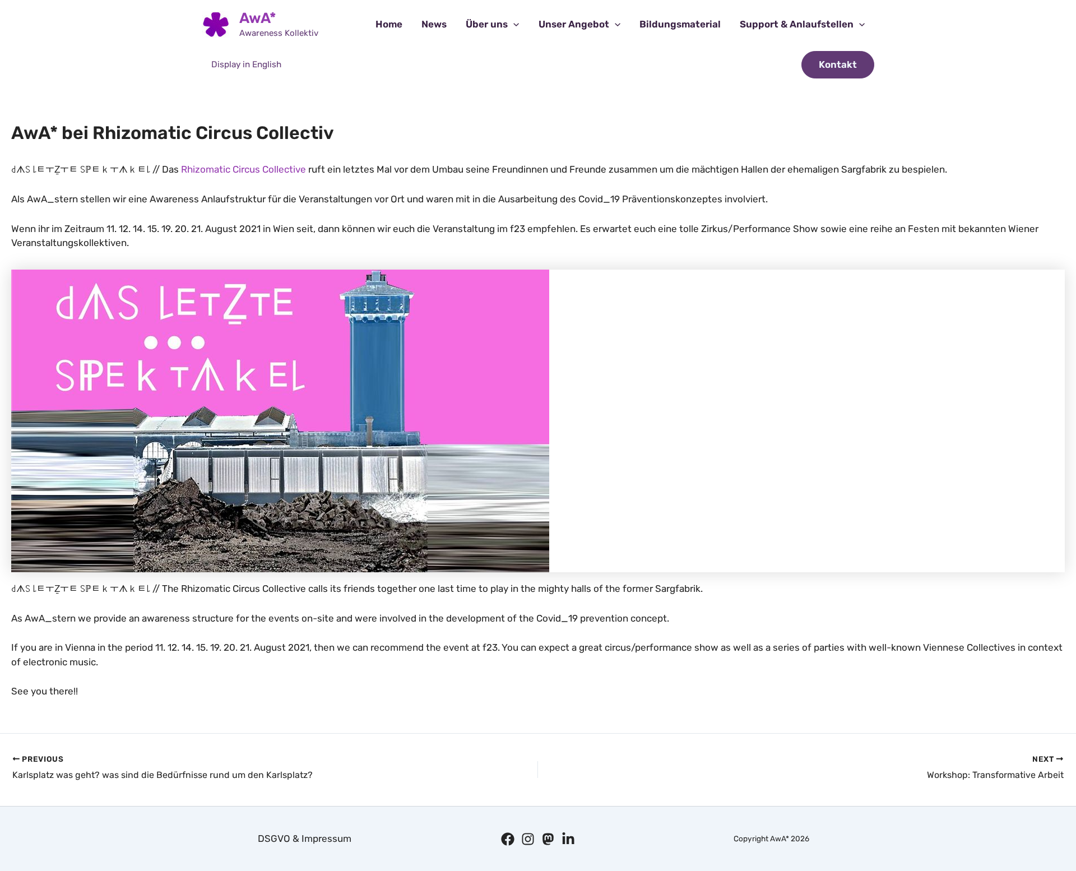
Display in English (246, 64)
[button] (513, 24)
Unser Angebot (574, 24)
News (434, 24)
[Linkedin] (568, 839)
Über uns (487, 24)
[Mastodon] (548, 839)
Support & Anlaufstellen (797, 24)
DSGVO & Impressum (304, 838)
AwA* (257, 18)
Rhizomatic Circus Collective (243, 169)
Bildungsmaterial (680, 24)
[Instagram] (528, 839)
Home (388, 24)
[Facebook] (507, 839)
